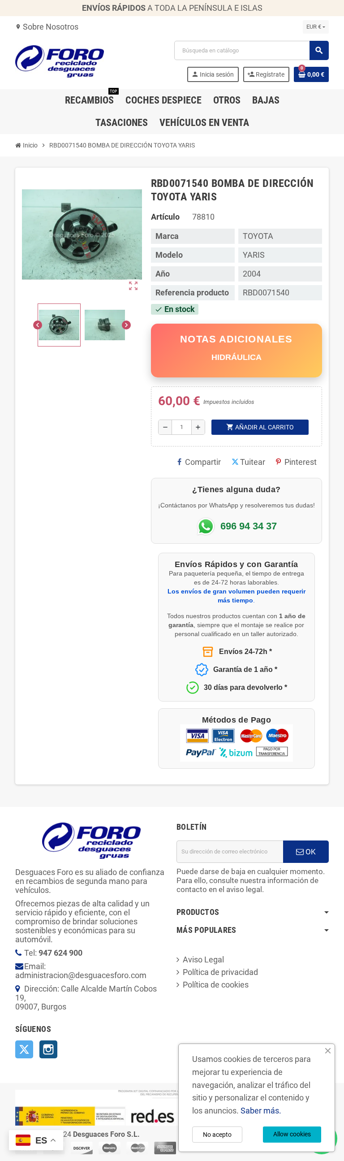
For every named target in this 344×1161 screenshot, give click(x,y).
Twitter (24, 1049)
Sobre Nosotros (46, 26)
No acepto (217, 1134)
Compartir (203, 462)
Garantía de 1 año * (245, 669)
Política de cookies (216, 984)
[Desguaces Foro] (59, 60)
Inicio (30, 145)
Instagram (48, 1049)
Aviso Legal (203, 959)
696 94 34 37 (248, 526)
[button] (59, 325)
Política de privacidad (220, 972)
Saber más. (261, 1110)
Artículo (165, 216)
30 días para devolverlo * (245, 687)
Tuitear (252, 462)
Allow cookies (292, 1134)
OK (310, 851)
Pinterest (300, 462)
